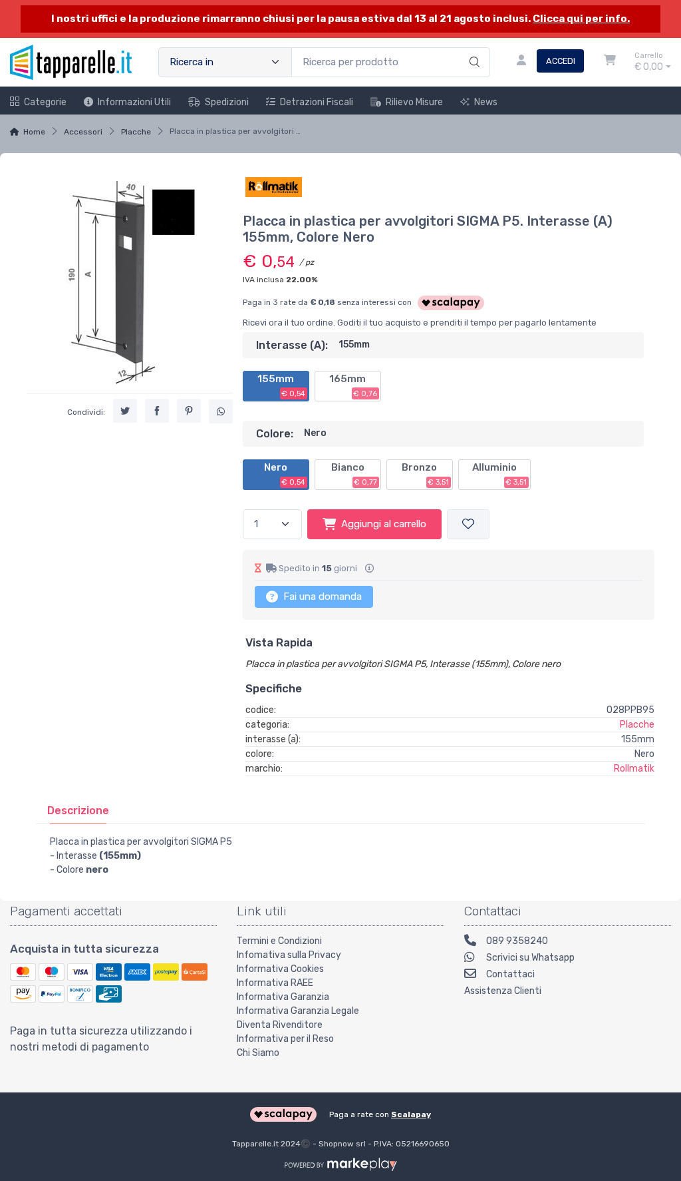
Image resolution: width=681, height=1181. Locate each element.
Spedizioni (227, 102)
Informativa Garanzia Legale (298, 1011)
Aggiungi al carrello (383, 524)
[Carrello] (610, 62)
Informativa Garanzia (283, 997)
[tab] (78, 811)
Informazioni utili (134, 102)
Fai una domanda (321, 596)
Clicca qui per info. (581, 19)
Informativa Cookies (280, 969)
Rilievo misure (414, 102)
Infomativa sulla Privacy (289, 955)
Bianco (354, 474)
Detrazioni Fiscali (316, 102)
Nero (284, 474)
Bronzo (425, 474)
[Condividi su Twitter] (125, 411)
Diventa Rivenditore (280, 1025)
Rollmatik (634, 768)
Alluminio (499, 474)
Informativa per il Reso (285, 1039)
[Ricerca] (472, 48)
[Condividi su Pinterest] (189, 411)
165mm (353, 385)
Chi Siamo (258, 1053)
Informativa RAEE (275, 983)
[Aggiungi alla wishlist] (468, 524)
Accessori (83, 131)
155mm (281, 385)
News (485, 102)
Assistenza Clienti (502, 991)
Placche (136, 131)
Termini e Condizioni (279, 941)
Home (34, 131)
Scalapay (411, 1114)
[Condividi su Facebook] (157, 411)
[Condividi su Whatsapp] (221, 411)
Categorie (45, 102)
